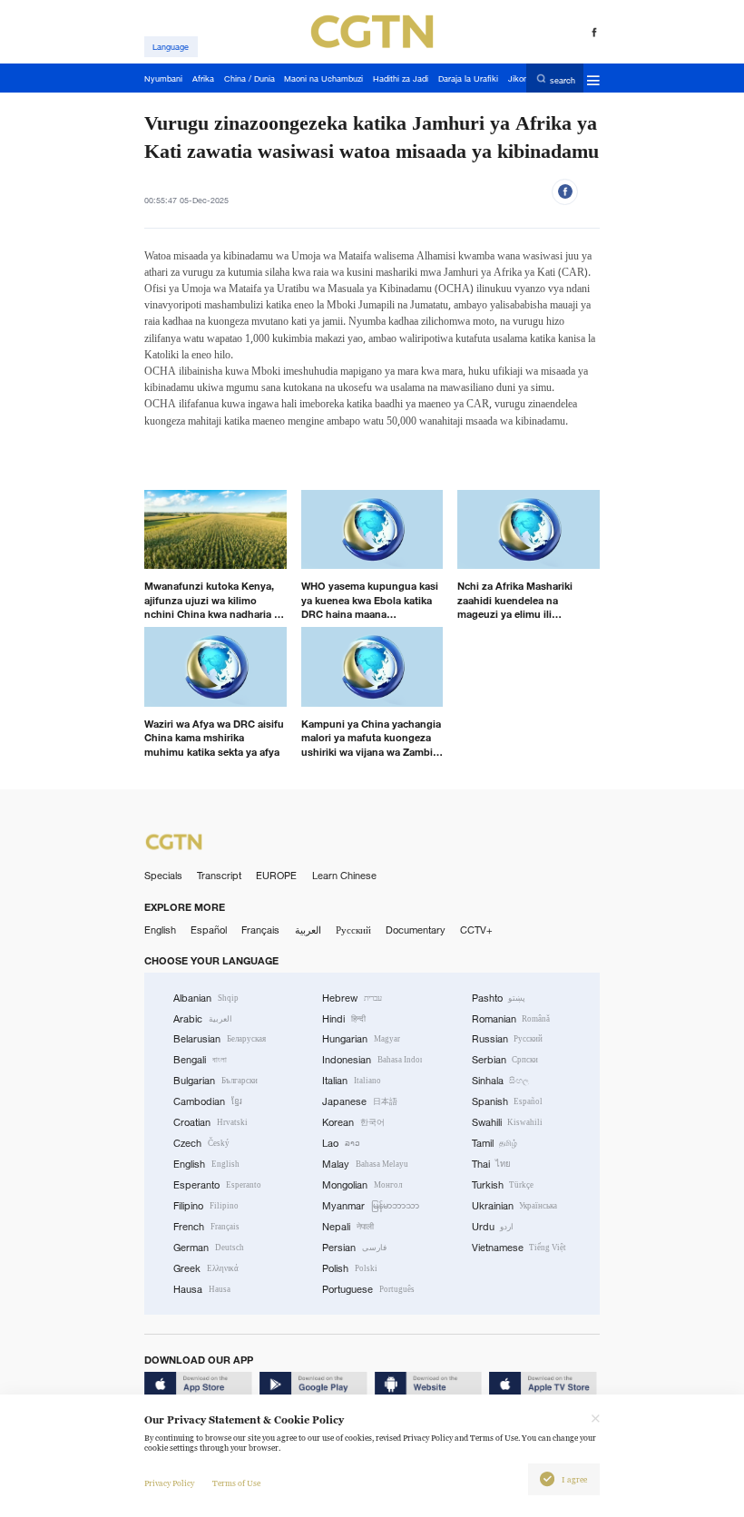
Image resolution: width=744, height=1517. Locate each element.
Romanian (511, 1019)
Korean (353, 1122)
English (160, 930)
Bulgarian (215, 1080)
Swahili (507, 1122)
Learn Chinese (344, 875)
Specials (163, 875)
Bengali (200, 1059)
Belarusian (219, 1039)
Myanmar (370, 1205)
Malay (365, 1164)
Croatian (210, 1122)
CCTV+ (476, 930)
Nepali (348, 1226)
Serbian (505, 1059)
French (206, 1226)
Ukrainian (515, 1205)
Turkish (503, 1185)
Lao (341, 1143)
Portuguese (368, 1289)
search (562, 79)
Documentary (415, 930)
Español (209, 930)
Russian (507, 1039)
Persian (354, 1247)
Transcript (219, 875)
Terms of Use (236, 1483)
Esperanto (217, 1185)
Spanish (507, 1101)
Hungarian (361, 1039)
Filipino (206, 1205)
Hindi (344, 1019)
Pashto (499, 998)
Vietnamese (519, 1247)
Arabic (202, 1019)
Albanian (206, 998)
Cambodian (207, 1101)
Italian (351, 1080)
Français (260, 930)
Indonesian (372, 1059)
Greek (206, 1268)
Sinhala (501, 1080)
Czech (201, 1143)
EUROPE (276, 875)
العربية (308, 930)
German (208, 1247)
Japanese (359, 1101)
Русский (353, 930)
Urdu (493, 1226)
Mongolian (362, 1185)
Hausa (201, 1289)
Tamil (495, 1143)
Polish (349, 1268)
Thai (492, 1164)
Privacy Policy (169, 1483)
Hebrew (352, 998)
